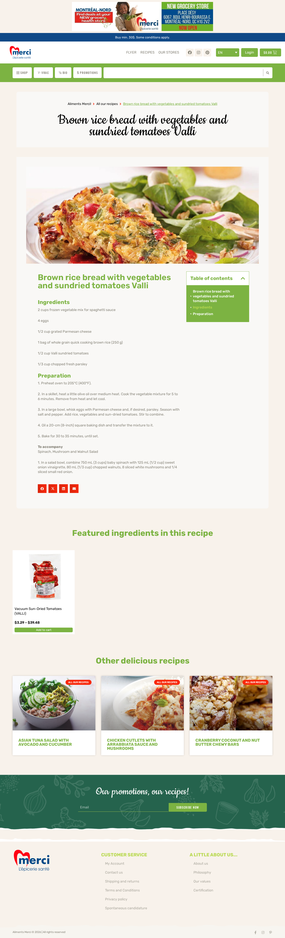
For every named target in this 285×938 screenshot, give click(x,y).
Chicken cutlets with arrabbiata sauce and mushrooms (132, 744)
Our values (202, 881)
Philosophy (202, 872)
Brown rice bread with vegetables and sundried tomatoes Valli (213, 296)
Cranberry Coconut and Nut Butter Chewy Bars (227, 742)
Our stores (168, 52)
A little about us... (214, 854)
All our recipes (107, 104)
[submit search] (266, 72)
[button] (42, 488)
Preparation (203, 314)
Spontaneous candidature (126, 908)
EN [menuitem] (220, 52)
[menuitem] (227, 52)
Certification (203, 890)
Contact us (114, 872)
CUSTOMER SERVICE (124, 854)
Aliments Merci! (79, 104)
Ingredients (202, 307)
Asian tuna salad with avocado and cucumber (45, 742)
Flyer (131, 52)
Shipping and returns (122, 881)
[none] (227, 52)
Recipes (147, 52)
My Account (114, 863)
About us (200, 863)
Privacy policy (116, 899)
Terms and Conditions (122, 890)
